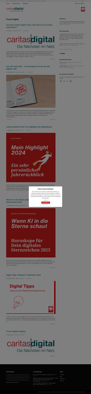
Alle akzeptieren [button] (45, 202)
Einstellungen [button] (45, 204)
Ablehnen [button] (46, 200)
